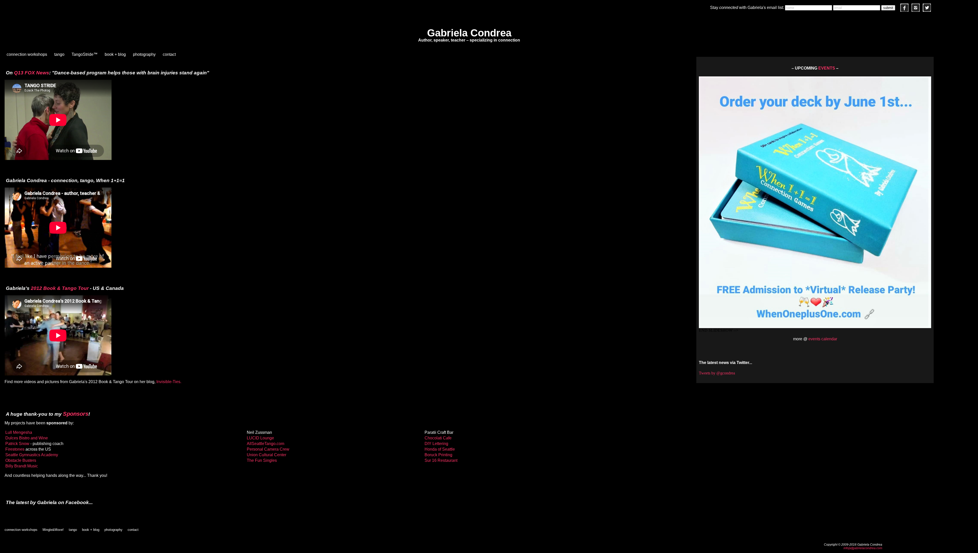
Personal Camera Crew (268, 449)
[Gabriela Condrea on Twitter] (927, 10)
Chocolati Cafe (438, 438)
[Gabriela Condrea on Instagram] (916, 10)
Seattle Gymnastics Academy (31, 455)
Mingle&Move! (53, 530)
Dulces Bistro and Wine (26, 438)
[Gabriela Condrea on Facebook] (904, 10)
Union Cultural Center (266, 455)
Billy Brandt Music (21, 466)
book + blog (115, 54)
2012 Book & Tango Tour (60, 288)
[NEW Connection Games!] (815, 201)
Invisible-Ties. (168, 382)
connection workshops (27, 54)
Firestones (14, 449)
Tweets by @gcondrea (717, 373)
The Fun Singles (262, 460)
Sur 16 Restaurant (441, 460)
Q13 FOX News (31, 72)
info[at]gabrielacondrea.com (863, 548)
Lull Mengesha (18, 432)
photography (144, 54)
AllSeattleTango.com (265, 443)
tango (59, 54)
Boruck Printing (438, 455)
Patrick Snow (17, 443)
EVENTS (826, 68)
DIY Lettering (436, 443)
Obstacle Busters (20, 460)
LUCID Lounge (260, 438)
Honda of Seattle (440, 449)
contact (169, 54)
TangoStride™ (85, 54)
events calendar (822, 339)
